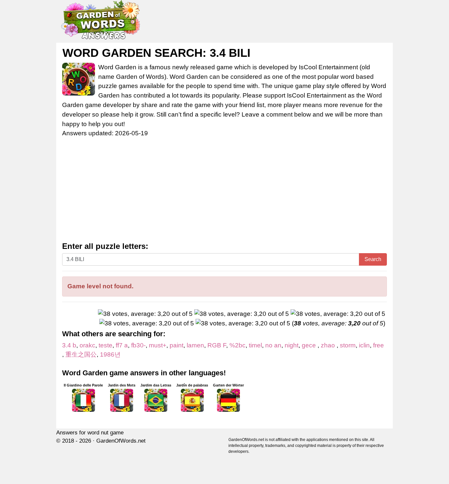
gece (310, 345)
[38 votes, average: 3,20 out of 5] (145, 314)
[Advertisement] (224, 193)
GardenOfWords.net (121, 441)
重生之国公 (81, 354)
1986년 (110, 354)
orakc (87, 345)
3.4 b (69, 345)
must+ (157, 345)
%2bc (237, 345)
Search (373, 259)
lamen (195, 345)
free (378, 345)
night (291, 345)
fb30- (138, 345)
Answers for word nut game (90, 432)
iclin (364, 345)
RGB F (216, 345)
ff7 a (122, 345)
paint (176, 345)
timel (255, 345)
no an (273, 345)
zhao (329, 345)
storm (348, 345)
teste (105, 345)
